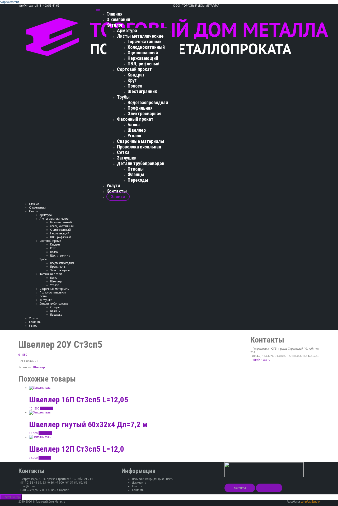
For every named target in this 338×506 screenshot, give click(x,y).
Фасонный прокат (135, 119)
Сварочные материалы (140, 141)
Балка (134, 124)
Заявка (118, 196)
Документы (139, 482)
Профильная (140, 108)
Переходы (138, 180)
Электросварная (144, 113)
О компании (118, 19)
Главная (114, 14)
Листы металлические (140, 36)
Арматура (127, 30)
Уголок (134, 135)
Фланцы (136, 174)
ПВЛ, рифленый (143, 63)
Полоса (135, 86)
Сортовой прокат (134, 69)
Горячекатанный (145, 41)
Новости (137, 486)
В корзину (46, 408)
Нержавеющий (143, 58)
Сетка (123, 152)
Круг (132, 80)
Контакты (116, 191)
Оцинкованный (143, 52)
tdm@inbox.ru (261, 360)
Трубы (123, 97)
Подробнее (45, 433)
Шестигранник (142, 91)
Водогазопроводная (148, 102)
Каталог (114, 25)
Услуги (113, 185)
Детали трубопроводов (140, 163)
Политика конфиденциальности (152, 479)
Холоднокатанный (146, 47)
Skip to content (9, 2)
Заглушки (127, 158)
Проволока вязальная (139, 147)
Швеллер (137, 130)
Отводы (136, 169)
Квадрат (136, 75)
